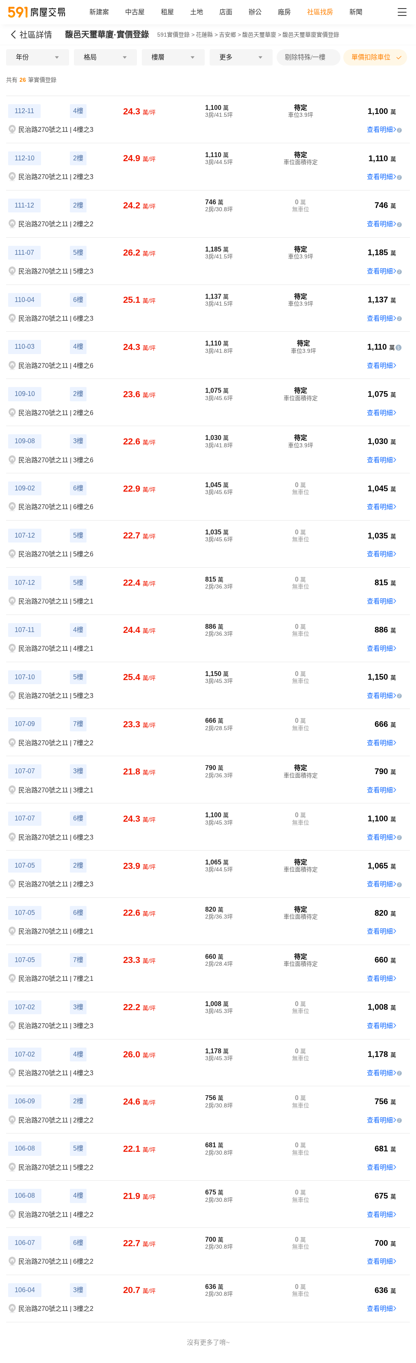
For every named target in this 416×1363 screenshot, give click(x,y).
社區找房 (320, 12)
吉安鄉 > (230, 34)
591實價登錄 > (176, 34)
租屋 (167, 12)
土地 (196, 12)
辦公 (255, 12)
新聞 (355, 12)
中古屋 (135, 12)
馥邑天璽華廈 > (261, 34)
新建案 (99, 12)
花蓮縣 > (207, 34)
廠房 (284, 12)
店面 (225, 12)
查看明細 (380, 129)
